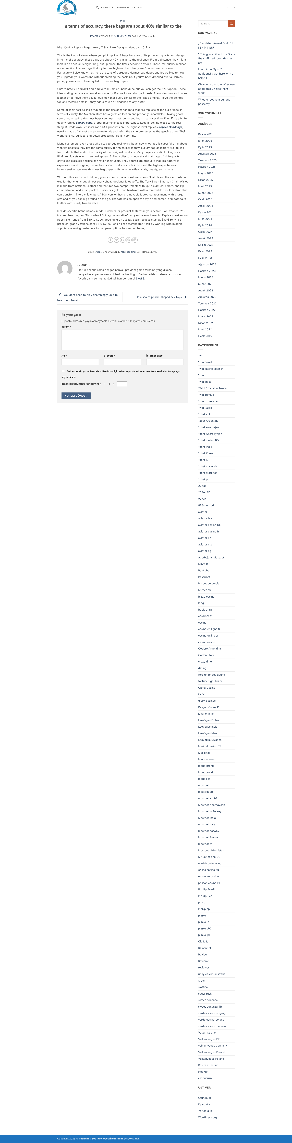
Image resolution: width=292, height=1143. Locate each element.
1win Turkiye (206, 394)
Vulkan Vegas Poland (211, 1052)
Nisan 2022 (205, 323)
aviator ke (204, 538)
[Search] (97, 7)
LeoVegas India (207, 726)
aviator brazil (206, 518)
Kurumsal (123, 7)
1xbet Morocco (207, 472)
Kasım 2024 (205, 212)
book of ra (205, 609)
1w (200, 355)
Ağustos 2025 (207, 153)
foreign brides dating (211, 674)
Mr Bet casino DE (209, 856)
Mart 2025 (205, 186)
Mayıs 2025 (205, 173)
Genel (123, 21)
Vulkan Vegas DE (209, 1039)
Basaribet (204, 577)
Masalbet (204, 752)
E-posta (109, 355)
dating (202, 668)
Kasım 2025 (205, 134)
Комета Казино (208, 1065)
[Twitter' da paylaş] (116, 240)
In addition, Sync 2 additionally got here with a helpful (215, 73)
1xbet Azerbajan (208, 427)
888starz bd (206, 505)
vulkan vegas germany (212, 1045)
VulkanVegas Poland (211, 1058)
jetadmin (95, 36)
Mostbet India (207, 818)
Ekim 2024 (205, 218)
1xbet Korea (205, 453)
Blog (201, 603)
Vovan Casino (207, 1032)
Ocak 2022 (205, 336)
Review (202, 954)
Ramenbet (204, 948)
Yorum (66, 326)
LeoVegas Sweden (210, 739)
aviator (202, 512)
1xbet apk (204, 414)
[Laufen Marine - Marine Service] (74, 7)
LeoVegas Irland (208, 733)
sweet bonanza (208, 1000)
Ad (64, 355)
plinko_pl (204, 935)
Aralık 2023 (205, 238)
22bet (202, 485)
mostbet (203, 785)
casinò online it (207, 642)
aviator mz (205, 544)
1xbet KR (203, 459)
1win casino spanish (210, 368)
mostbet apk (206, 791)
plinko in (203, 922)
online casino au (208, 869)
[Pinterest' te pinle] (129, 240)
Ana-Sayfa (107, 7)
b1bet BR (204, 564)
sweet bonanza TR (210, 1006)
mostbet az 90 (207, 798)
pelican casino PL (209, 883)
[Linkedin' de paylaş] (135, 240)
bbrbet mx (205, 590)
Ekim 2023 (205, 251)
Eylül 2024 (205, 225)
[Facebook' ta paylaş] (110, 240)
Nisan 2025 (205, 179)
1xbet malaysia (207, 466)
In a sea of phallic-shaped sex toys (159, 297)
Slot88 (140, 278)
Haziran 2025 (207, 166)
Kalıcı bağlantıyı (128, 252)
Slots (201, 980)
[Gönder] (231, 23)
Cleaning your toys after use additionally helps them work (216, 89)
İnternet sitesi (154, 355)
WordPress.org (207, 1117)
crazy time (205, 661)
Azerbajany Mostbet (211, 557)
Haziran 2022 (207, 310)
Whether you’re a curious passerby (214, 102)
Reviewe (203, 961)
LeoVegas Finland (209, 720)
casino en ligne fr (209, 629)
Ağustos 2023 (207, 264)
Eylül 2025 (205, 147)
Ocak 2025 (205, 199)
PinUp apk (204, 909)
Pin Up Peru (205, 896)
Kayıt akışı (204, 1104)
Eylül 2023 (205, 258)
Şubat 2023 (205, 284)
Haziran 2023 (207, 271)
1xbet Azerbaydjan (210, 433)
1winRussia (205, 407)
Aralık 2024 (205, 205)
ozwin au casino (208, 876)
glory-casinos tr (208, 700)
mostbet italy (206, 824)
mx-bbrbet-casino (209, 863)
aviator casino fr (208, 531)
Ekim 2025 (205, 140)
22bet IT (203, 499)
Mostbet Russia (208, 837)
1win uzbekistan (208, 401)
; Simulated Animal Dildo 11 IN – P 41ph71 (215, 45)
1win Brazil (205, 362)
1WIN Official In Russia (212, 388)
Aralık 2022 (205, 290)
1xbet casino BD (208, 440)
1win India (204, 381)
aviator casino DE (209, 525)
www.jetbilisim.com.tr (112, 1138)
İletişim (137, 7)
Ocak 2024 (205, 231)
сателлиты (205, 1078)
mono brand (206, 765)
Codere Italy (206, 655)
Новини (203, 1071)
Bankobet (204, 570)
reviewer (203, 967)
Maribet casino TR (209, 746)
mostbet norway (208, 830)
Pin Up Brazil (206, 889)
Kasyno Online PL (209, 707)
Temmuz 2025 (207, 160)
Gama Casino (206, 687)
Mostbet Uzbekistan (211, 850)
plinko (202, 915)
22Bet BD (204, 492)
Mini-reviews (206, 759)
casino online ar (208, 635)
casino (202, 622)
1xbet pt (203, 479)
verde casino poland (211, 1019)
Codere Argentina (209, 648)
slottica (203, 987)
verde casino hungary (212, 1013)
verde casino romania (212, 1026)
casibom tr (205, 616)
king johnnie (206, 713)
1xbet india (205, 446)
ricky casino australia (211, 974)
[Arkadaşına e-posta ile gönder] (123, 240)
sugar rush (205, 993)
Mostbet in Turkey (209, 811)
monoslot (204, 778)
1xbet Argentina (208, 420)
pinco (201, 902)
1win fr (202, 375)
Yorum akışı (205, 1110)
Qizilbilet (203, 941)
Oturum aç (205, 1097)
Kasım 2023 (205, 244)
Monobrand (205, 772)
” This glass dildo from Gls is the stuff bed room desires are (216, 58)
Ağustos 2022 (207, 297)
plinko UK (204, 928)
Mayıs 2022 (205, 316)
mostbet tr (205, 843)
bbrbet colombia (209, 583)
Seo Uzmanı (133, 1138)
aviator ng (204, 551)
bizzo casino (206, 596)
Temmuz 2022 (207, 303)
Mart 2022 (205, 329)
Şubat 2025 (205, 192)
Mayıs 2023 (205, 277)
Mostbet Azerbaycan (211, 805)
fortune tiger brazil (210, 681)
